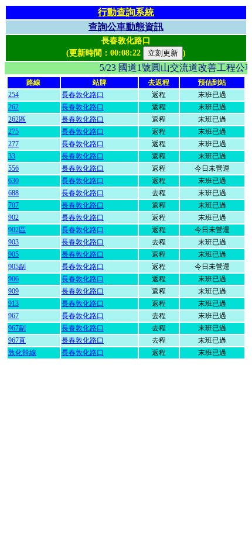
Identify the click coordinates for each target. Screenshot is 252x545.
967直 (17, 340)
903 (13, 242)
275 (13, 131)
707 (13, 205)
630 (13, 181)
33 (11, 156)
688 (13, 193)
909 (13, 291)
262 (13, 107)
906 (13, 279)
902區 (17, 230)
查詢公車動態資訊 (126, 27)
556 (13, 168)
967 (13, 316)
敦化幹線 (22, 353)
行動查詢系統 (126, 12)
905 (13, 254)
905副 (17, 267)
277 (13, 144)
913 (13, 303)
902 (13, 217)
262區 (17, 119)
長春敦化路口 (83, 95)
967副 (17, 328)
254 (13, 95)
